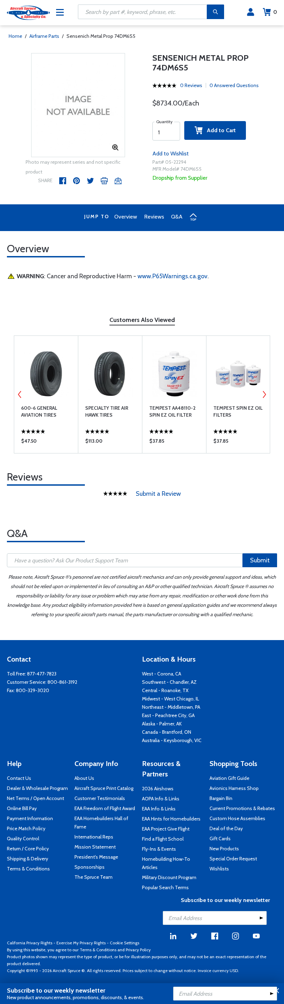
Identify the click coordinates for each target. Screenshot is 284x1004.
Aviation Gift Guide (229, 778)
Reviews (154, 216)
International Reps (93, 837)
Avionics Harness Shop (234, 788)
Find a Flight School (163, 839)
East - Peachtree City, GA (168, 715)
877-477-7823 (41, 674)
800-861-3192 (62, 682)
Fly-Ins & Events (159, 849)
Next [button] (264, 394)
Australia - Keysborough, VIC (172, 740)
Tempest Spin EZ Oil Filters (238, 411)
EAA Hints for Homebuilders (171, 819)
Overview (125, 216)
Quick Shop (46, 443)
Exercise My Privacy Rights (81, 942)
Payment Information (30, 818)
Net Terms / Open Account (35, 798)
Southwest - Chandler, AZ (169, 682)
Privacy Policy (138, 949)
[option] (78, 105)
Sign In (250, 12)
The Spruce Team (93, 877)
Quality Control (23, 838)
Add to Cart (219, 130)
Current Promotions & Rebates (242, 808)
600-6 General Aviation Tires (39, 411)
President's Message (96, 857)
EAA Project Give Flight (165, 829)
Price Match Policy (26, 828)
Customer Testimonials (99, 798)
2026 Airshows (158, 788)
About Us (84, 778)
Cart (275, 12)
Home (15, 36)
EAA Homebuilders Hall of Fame (101, 822)
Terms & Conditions (28, 869)
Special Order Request (233, 859)
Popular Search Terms (165, 887)
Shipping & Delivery (27, 859)
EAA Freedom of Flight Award (104, 808)
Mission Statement (95, 847)
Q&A (177, 216)
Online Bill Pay (22, 808)
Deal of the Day (226, 828)
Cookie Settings (124, 942)
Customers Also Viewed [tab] (142, 320)
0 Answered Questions (234, 85)
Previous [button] (20, 394)
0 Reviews (191, 85)
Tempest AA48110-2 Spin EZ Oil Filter (172, 411)
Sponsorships (89, 867)
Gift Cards (220, 838)
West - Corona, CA (161, 674)
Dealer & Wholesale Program (37, 788)
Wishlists (219, 869)
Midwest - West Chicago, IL (170, 699)
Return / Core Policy (28, 848)
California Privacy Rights (29, 942)
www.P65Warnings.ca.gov (172, 276)
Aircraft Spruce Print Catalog (103, 788)
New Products (224, 848)
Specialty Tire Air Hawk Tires (106, 411)
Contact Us (19, 778)
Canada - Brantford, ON (166, 732)
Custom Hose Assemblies (237, 818)
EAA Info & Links (159, 809)
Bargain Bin (221, 798)
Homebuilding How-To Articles (166, 863)
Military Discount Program (169, 877)
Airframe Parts (44, 36)
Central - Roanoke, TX (165, 690)
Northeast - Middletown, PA (171, 707)
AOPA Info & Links (160, 798)
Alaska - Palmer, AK (162, 724)
